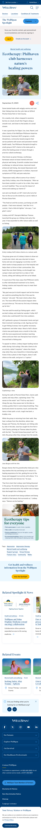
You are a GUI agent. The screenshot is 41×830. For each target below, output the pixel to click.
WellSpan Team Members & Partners (20, 783)
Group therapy (25, 552)
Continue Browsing (10, 825)
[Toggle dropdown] (31, 21)
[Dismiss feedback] (36, 701)
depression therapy (23, 546)
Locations (14, 14)
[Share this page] (37, 103)
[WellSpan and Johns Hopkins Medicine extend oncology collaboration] (12, 634)
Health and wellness (11, 616)
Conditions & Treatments (30, 14)
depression (11, 546)
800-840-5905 (27, 770)
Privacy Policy (9, 820)
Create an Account (22, 39)
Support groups (12, 552)
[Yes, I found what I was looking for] (9, 709)
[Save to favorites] (32, 103)
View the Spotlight (20, 577)
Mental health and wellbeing (20, 49)
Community (22, 555)
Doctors (5, 14)
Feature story (11, 555)
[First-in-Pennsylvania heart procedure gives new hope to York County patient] (36, 637)
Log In (9, 39)
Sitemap (5, 799)
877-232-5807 (28, 773)
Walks (30, 555)
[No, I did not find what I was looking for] (14, 709)
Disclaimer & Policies (9, 789)
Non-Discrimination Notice (11, 794)
